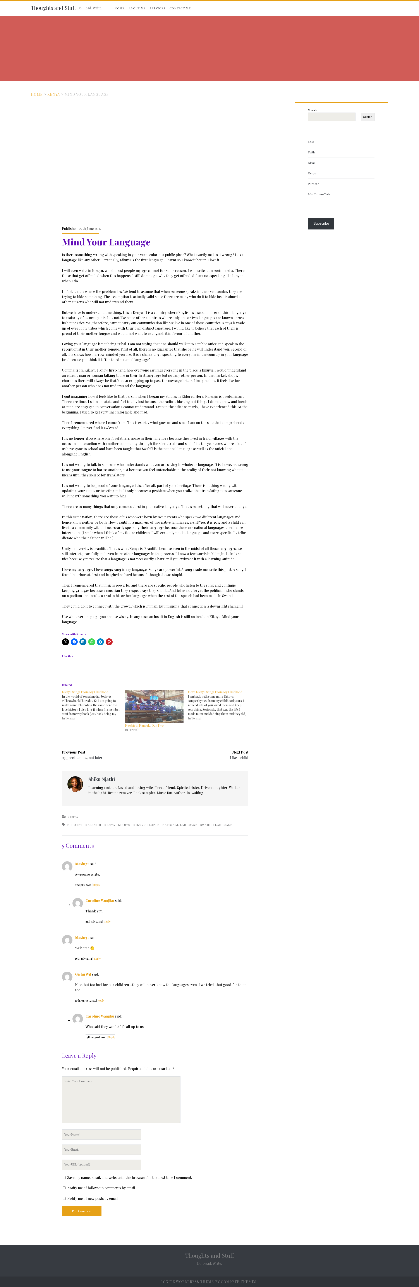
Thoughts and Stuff (53, 7)
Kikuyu (124, 825)
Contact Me (180, 8)
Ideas (311, 163)
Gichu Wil (83, 974)
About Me (137, 8)
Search (312, 110)
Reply (96, 885)
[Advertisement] (209, 48)
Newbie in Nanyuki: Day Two (144, 725)
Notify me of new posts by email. (92, 1198)
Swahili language (216, 825)
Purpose (313, 184)
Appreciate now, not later (82, 757)
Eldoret (74, 825)
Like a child (239, 757)
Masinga (82, 863)
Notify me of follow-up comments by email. (101, 1188)
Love (311, 142)
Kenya (53, 94)
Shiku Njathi (101, 779)
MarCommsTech (319, 194)
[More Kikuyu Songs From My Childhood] (219, 705)
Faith (311, 152)
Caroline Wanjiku (100, 900)
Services (157, 8)
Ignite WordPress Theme (187, 1281)
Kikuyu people (146, 825)
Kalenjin (93, 825)
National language (179, 825)
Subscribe (321, 223)
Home (119, 8)
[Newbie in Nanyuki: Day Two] (154, 706)
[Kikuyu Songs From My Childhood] (93, 705)
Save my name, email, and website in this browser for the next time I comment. (129, 1177)
